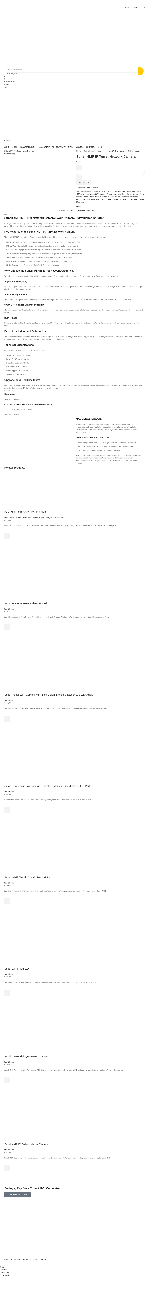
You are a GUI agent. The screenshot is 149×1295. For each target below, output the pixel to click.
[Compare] (7, 507)
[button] (7, 536)
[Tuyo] (75, 1218)
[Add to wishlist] (7, 530)
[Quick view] (7, 542)
